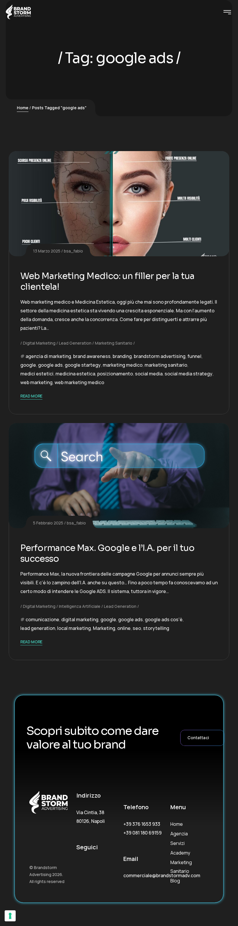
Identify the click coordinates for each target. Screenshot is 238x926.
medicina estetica (75, 373)
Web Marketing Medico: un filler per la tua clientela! (107, 282)
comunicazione (42, 619)
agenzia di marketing (48, 356)
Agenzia (179, 833)
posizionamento (115, 373)
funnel (194, 356)
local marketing (74, 628)
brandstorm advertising (159, 356)
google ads (50, 365)
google (28, 365)
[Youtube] (78, 868)
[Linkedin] (111, 863)
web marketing (36, 382)
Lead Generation (75, 343)
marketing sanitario (166, 365)
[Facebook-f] (78, 863)
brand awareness (92, 356)
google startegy (83, 365)
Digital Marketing (39, 343)
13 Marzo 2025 (46, 251)
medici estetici (36, 373)
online (124, 628)
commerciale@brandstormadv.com (161, 875)
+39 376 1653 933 (141, 824)
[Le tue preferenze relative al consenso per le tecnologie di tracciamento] (10, 915)
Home (22, 107)
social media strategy (188, 373)
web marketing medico (79, 382)
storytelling (156, 628)
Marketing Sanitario (113, 343)
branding (122, 356)
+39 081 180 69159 (142, 833)
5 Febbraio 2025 (48, 523)
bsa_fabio (73, 251)
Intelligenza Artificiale (79, 606)
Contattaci (198, 737)
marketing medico (123, 365)
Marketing (104, 628)
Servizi (177, 843)
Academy (180, 853)
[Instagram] (95, 863)
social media (149, 373)
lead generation (37, 628)
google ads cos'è (164, 619)
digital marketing (79, 619)
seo (137, 628)
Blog (175, 880)
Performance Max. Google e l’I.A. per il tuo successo (107, 553)
